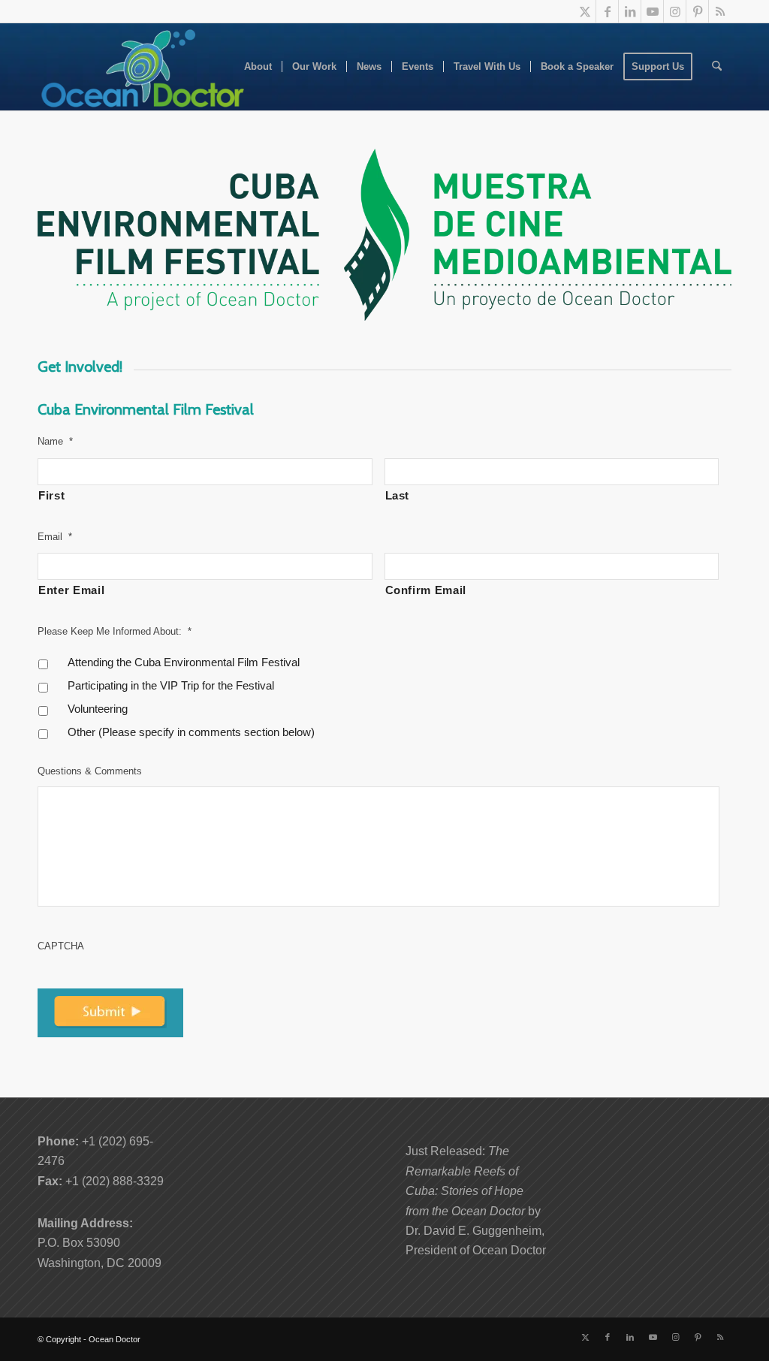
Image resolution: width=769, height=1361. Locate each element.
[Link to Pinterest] (697, 11)
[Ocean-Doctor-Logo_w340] (143, 66)
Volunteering (98, 709)
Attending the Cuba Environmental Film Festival (184, 662)
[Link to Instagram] (675, 11)
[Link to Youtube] (652, 11)
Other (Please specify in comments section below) (191, 732)
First (51, 496)
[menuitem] (258, 66)
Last (397, 496)
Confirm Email (426, 590)
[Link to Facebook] (607, 11)
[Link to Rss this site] (720, 11)
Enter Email (71, 590)
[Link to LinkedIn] (630, 11)
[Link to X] (585, 11)
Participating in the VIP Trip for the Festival (171, 686)
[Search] (716, 66)
